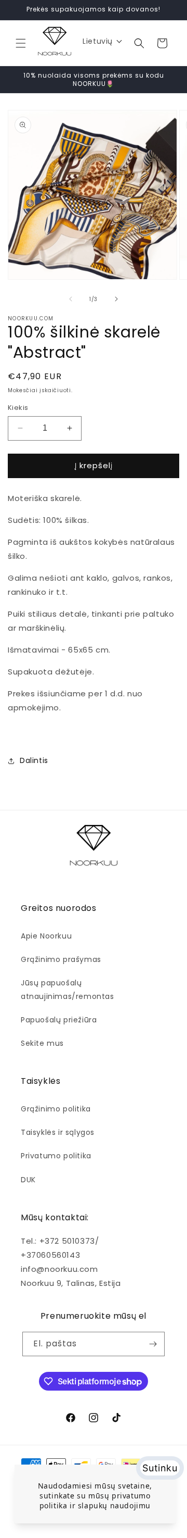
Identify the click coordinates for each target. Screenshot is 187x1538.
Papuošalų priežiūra (59, 1020)
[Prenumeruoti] (152, 1344)
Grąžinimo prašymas (61, 959)
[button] (20, 43)
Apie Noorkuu (46, 936)
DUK (28, 1179)
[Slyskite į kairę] (70, 298)
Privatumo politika (56, 1156)
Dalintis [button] (34, 760)
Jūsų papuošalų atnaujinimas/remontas (67, 989)
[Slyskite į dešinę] (116, 298)
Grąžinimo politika (56, 1109)
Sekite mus (42, 1043)
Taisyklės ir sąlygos (58, 1132)
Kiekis (18, 407)
